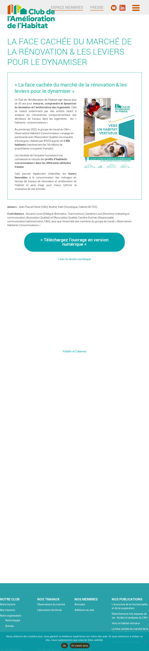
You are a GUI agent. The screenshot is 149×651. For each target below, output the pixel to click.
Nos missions (7, 610)
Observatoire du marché (51, 604)
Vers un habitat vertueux (126, 623)
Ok (64, 645)
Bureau (9, 626)
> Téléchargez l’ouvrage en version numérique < (74, 242)
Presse (97, 7)
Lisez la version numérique (74, 259)
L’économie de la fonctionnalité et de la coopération (130, 606)
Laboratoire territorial (49, 610)
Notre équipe (12, 620)
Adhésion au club (84, 610)
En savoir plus (80, 645)
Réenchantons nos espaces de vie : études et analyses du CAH (129, 615)
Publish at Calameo (74, 351)
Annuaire (79, 604)
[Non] (144, 641)
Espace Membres (67, 7)
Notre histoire (7, 604)
